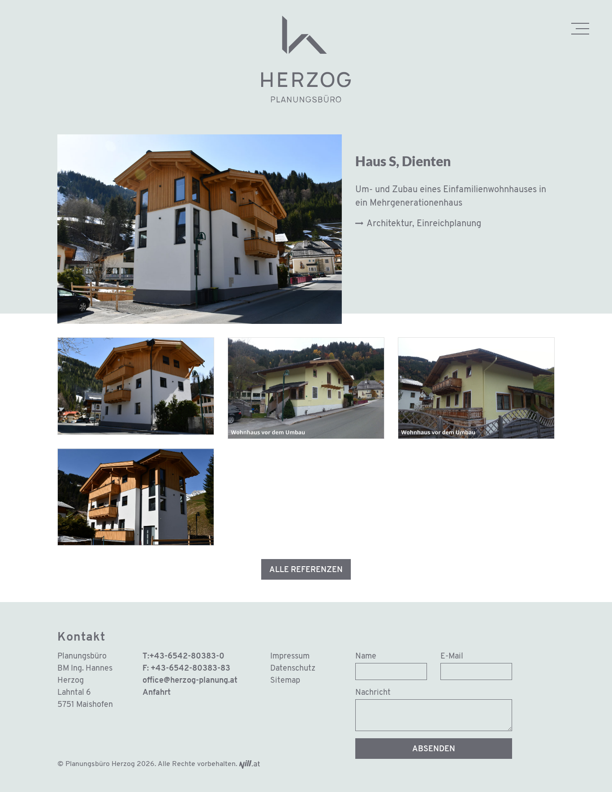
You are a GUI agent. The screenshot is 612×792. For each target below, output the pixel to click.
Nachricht (373, 693)
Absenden (433, 749)
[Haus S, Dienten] (136, 386)
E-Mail (451, 657)
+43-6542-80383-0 (186, 657)
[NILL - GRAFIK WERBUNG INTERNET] (249, 764)
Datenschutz (292, 669)
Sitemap (285, 681)
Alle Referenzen (306, 570)
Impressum (290, 657)
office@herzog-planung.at (189, 681)
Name (365, 657)
